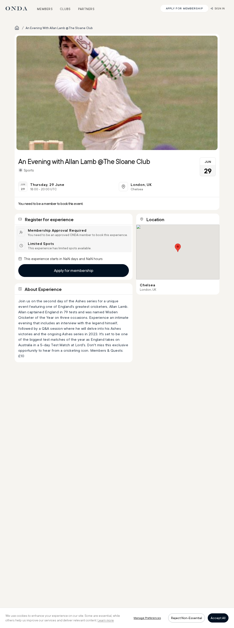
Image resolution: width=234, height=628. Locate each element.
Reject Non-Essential (186, 618)
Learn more (106, 620)
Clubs (65, 9)
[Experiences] (17, 28)
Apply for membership (73, 270)
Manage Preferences (147, 618)
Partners (86, 9)
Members (45, 9)
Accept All (218, 618)
